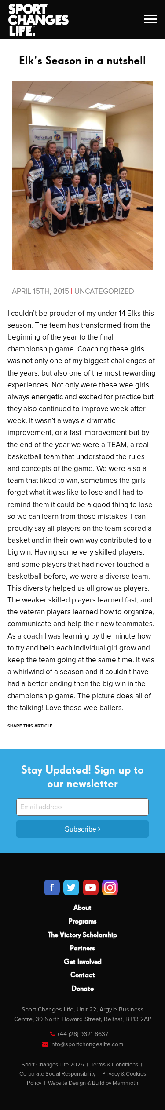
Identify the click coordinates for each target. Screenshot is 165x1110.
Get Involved (83, 962)
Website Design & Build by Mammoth (93, 1083)
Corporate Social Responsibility (57, 1073)
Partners (82, 948)
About (82, 908)
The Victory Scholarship (82, 935)
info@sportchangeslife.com (86, 1044)
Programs (83, 921)
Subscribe (81, 829)
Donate (83, 989)
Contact (82, 975)
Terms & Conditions (114, 1064)
